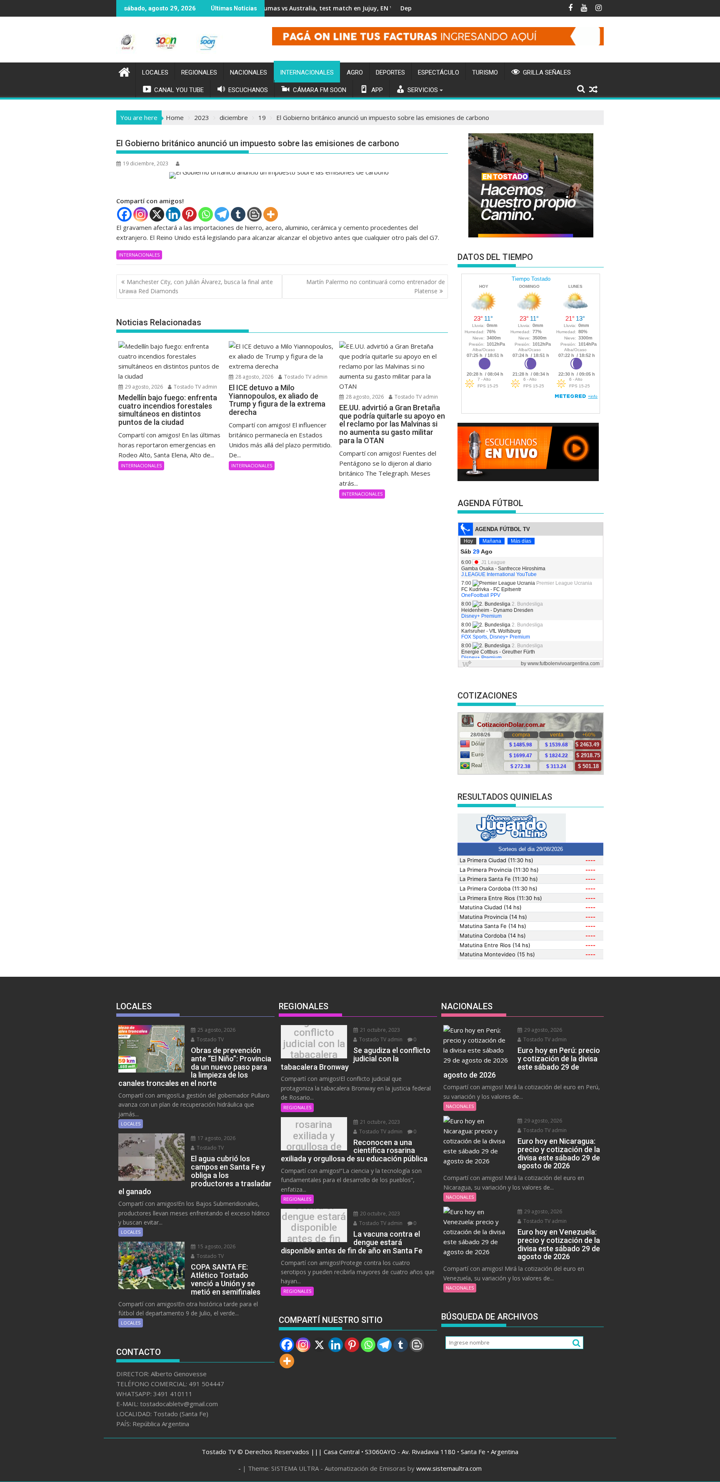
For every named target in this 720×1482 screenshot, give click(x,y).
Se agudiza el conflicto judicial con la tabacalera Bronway (314, 1043)
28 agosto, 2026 (253, 376)
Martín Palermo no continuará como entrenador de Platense (375, 286)
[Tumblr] (238, 214)
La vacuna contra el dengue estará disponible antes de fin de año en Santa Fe (314, 1227)
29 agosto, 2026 (143, 386)
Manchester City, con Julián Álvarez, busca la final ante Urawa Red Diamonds (196, 286)
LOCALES (155, 72)
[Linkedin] (173, 214)
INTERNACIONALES (307, 72)
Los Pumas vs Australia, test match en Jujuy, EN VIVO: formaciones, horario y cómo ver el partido (335, 8)
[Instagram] (140, 214)
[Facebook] (124, 214)
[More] (270, 214)
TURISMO (485, 72)
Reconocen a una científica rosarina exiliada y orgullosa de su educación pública (314, 1135)
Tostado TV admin (194, 386)
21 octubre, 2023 (379, 1029)
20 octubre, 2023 (379, 1213)
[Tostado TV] (124, 71)
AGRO (355, 72)
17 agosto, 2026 (215, 1138)
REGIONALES (199, 72)
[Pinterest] (189, 214)
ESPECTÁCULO (438, 72)
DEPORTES (390, 72)
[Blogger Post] (254, 214)
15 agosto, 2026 (215, 1246)
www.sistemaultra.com (449, 1468)
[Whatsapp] (205, 214)
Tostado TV (209, 1039)
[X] (157, 214)
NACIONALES (248, 72)
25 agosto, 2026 (215, 1029)
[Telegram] (222, 214)
